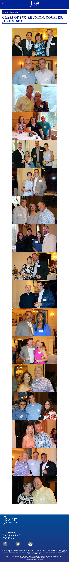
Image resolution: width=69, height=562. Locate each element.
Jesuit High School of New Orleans (34, 4)
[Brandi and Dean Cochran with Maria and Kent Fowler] (34, 238)
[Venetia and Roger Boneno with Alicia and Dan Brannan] (34, 154)
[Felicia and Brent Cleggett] (34, 322)
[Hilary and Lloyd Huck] (34, 490)
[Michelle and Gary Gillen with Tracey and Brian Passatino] (34, 42)
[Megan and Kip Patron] (34, 350)
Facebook (4, 543)
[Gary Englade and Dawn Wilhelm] (34, 98)
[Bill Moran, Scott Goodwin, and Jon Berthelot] (34, 462)
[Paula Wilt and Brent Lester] (34, 266)
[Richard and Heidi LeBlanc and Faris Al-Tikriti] (34, 210)
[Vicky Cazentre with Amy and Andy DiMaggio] (34, 126)
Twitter (17, 543)
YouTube (30, 543)
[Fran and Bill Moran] (34, 378)
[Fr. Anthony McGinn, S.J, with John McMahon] (34, 294)
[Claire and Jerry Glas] (34, 182)
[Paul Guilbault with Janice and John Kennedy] (34, 406)
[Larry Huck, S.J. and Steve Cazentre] (34, 70)
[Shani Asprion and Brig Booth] (34, 434)
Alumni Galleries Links (11, 12)
